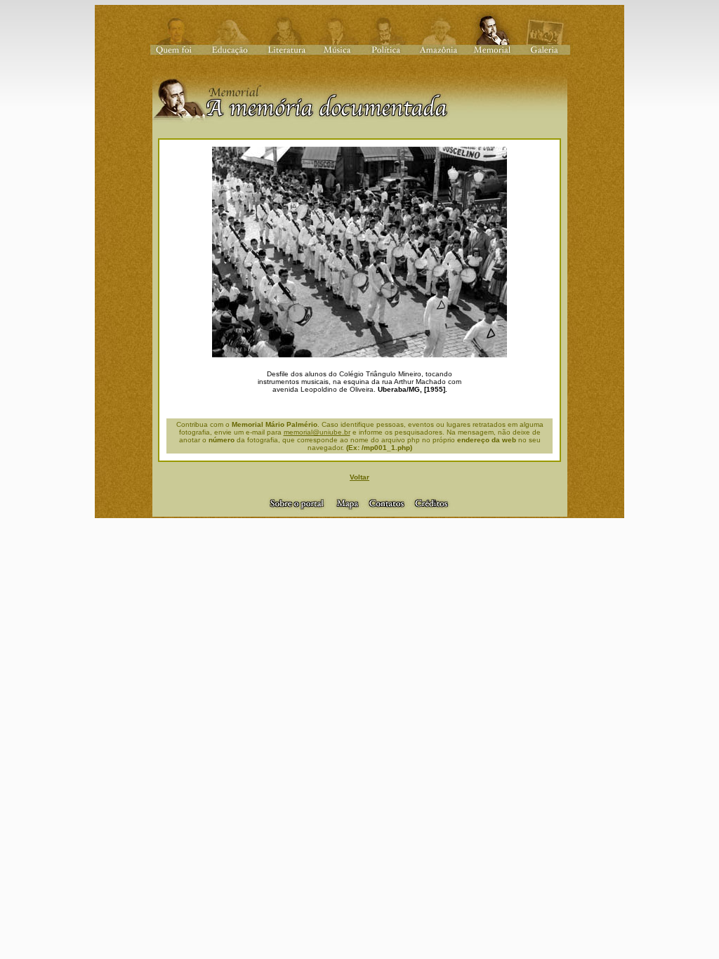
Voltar (359, 477)
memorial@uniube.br (317, 432)
